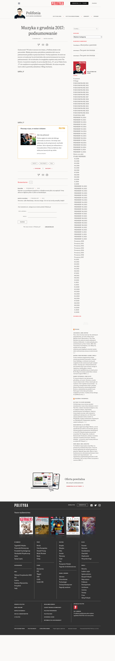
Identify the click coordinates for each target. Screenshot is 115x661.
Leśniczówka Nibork (45, 628)
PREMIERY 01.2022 (80, 186)
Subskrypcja (82, 505)
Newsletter (71, 505)
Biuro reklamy (18, 607)
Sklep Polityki (85, 598)
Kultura (61, 542)
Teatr (60, 559)
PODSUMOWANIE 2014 (81, 90)
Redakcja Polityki (19, 604)
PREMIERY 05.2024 (79, 136)
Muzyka (61, 548)
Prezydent (17, 586)
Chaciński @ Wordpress (81, 398)
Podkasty (84, 582)
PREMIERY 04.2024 (79, 131)
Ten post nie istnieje (87, 50)
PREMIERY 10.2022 (80, 227)
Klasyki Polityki (86, 577)
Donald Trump (41, 551)
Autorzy (84, 590)
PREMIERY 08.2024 (79, 143)
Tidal (51, 163)
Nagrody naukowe (64, 587)
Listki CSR (40, 582)
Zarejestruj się (49, 226)
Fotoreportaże (85, 584)
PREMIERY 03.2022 (80, 195)
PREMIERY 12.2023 (80, 239)
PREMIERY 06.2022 (80, 209)
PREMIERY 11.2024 (79, 149)
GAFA (38, 579)
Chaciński (84, 553)
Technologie (63, 582)
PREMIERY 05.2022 (80, 204)
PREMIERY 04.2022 (80, 200)
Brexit (39, 545)
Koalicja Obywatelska (21, 583)
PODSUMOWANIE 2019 (81, 101)
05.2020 (77, 296)
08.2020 (77, 303)
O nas (83, 595)
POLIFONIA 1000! (79, 115)
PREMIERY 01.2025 (79, 120)
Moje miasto (85, 579)
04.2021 (76, 266)
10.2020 (76, 308)
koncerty (86, 16)
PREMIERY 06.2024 (79, 138)
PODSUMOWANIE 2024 (81, 113)
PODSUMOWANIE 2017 (80, 97)
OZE (38, 577)
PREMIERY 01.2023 (80, 188)
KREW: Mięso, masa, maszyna (81, 444)
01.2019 (76, 159)
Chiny (38, 559)
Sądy (15, 588)
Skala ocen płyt (78, 154)
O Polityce (17, 617)
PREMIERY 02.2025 (79, 124)
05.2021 (76, 269)
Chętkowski (85, 556)
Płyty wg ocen (57, 16)
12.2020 (76, 312)
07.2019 (76, 172)
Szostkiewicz (85, 551)
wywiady (96, 16)
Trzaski (77, 329)
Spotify (35, 163)
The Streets (43, 163)
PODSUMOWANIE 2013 (81, 88)
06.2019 (76, 170)
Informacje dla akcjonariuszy (52, 620)
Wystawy (62, 556)
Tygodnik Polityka (20, 545)
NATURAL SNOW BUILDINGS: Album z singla (84, 355)
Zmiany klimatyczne (65, 584)
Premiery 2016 (79, 255)
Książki (61, 545)
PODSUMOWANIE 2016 (81, 94)
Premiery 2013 (79, 248)
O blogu (75, 81)
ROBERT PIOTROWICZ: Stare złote (82, 376)
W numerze (17, 542)
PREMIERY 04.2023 (80, 202)
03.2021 (76, 264)
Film (60, 551)
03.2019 (76, 163)
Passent (83, 545)
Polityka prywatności (50, 610)
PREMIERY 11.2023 (80, 234)
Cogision (58, 628)
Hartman (84, 548)
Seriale (61, 553)
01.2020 (76, 287)
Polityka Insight (32, 628)
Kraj (15, 571)
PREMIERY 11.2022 (80, 232)
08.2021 (76, 275)
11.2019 (76, 182)
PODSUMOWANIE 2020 (81, 104)
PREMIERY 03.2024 (79, 127)
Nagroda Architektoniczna (67, 567)
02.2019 (76, 161)
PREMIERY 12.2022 (80, 236)
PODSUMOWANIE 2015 (81, 92)
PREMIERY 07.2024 (79, 140)
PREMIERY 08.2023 (80, 220)
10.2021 (76, 280)
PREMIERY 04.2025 (79, 133)
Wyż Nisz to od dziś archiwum (81, 402)
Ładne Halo (62, 628)
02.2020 (77, 289)
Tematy (83, 592)
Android (78, 611)
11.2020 (76, 310)
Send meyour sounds (85, 323)
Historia (84, 569)
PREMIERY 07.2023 (80, 216)
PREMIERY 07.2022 (80, 214)
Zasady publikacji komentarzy (52, 607)
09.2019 (76, 177)
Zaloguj (94, 3)
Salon (16, 556)
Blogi (83, 542)
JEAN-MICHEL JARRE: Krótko (80, 333)
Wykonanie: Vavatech (72, 628)
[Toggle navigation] (19, 3)
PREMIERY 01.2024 (79, 117)
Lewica (16, 580)
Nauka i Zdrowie (63, 573)
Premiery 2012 (79, 246)
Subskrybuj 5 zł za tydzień (74, 486)
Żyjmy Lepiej (18, 559)
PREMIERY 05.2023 (80, 207)
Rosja (38, 556)
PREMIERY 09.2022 (80, 223)
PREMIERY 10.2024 (79, 147)
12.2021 (76, 285)
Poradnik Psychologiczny (22, 551)
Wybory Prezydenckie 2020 (23, 575)
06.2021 (76, 271)
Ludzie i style (85, 571)
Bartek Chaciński (22, 198)
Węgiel (39, 574)
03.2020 (77, 291)
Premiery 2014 (79, 250)
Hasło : (25, 216)
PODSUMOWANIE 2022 (81, 108)
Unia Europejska (42, 548)
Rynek (38, 565)
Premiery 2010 (79, 241)
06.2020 (77, 298)
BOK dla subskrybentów (21, 613)
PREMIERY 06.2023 (80, 211)
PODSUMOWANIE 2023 (81, 111)
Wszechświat (63, 579)
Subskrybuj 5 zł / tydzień (79, 3)
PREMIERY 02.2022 (80, 191)
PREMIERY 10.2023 (80, 230)
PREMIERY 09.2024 (79, 145)
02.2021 (76, 262)
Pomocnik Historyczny (21, 548)
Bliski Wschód (41, 553)
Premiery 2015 (79, 253)
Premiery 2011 (79, 243)
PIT (38, 571)
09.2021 (76, 278)
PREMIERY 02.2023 (80, 193)
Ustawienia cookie (49, 617)
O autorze (76, 79)
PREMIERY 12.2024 (79, 152)
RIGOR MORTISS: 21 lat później (81, 425)
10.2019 (76, 179)
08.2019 (76, 175)
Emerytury (40, 569)
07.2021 (76, 273)
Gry (60, 561)
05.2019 (76, 168)
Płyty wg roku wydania (72, 16)
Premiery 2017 (79, 257)
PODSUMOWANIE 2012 (81, 85)
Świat (38, 542)
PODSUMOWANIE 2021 (81, 106)
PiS (15, 578)
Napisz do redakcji (19, 610)
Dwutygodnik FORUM (19, 628)
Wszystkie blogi (86, 559)
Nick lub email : (23, 211)
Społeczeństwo (86, 574)
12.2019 (76, 184)
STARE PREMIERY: (79, 156)
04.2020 (77, 294)
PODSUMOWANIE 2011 (80, 83)
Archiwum (84, 587)
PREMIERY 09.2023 (80, 225)
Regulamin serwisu (49, 604)
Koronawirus (18, 565)
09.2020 (77, 305)
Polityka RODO (48, 613)
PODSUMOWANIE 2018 (81, 99)
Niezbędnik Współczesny (22, 553)
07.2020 (76, 301)
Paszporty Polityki (65, 564)
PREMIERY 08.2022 (80, 218)
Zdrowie (61, 577)
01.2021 (76, 259)
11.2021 (76, 282)
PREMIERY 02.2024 (79, 122)
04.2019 (76, 166)
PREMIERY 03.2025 (79, 129)
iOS (74, 611)
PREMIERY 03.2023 (80, 198)
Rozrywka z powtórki (89, 45)
